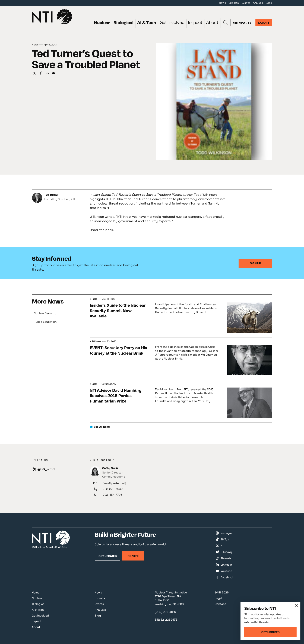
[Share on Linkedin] (47, 73)
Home (35, 592)
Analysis (258, 2)
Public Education (45, 322)
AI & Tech (146, 22)
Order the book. (102, 230)
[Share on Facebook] (41, 73)
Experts (234, 2)
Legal (218, 598)
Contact (220, 604)
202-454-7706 (112, 495)
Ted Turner (140, 199)
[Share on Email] (53, 73)
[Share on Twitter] (34, 73)
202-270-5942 (113, 489)
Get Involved (172, 22)
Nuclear (102, 22)
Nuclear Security (45, 313)
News (222, 2)
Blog (269, 2)
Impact (195, 22)
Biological (123, 22)
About (212, 22)
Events (246, 2)
